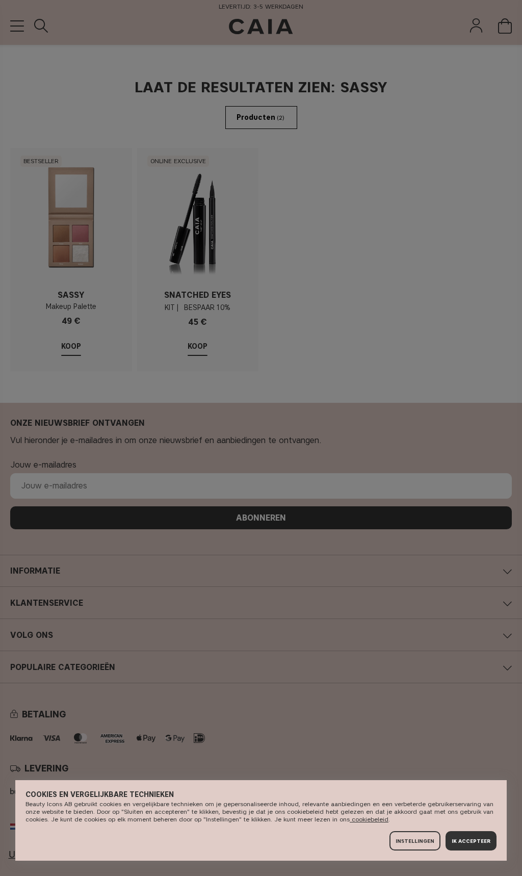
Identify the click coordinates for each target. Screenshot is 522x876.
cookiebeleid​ (369, 819)
